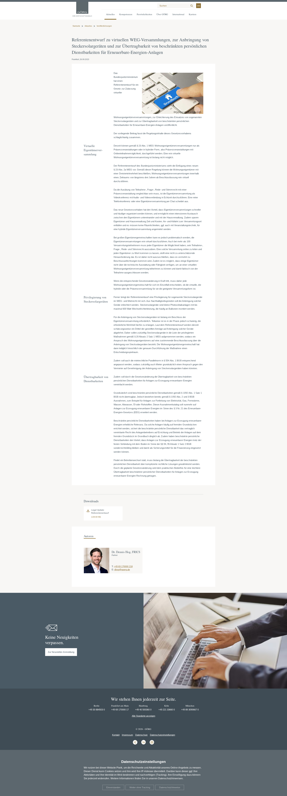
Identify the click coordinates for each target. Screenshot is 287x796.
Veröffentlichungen (104, 26)
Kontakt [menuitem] (116, 735)
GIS (198, 6)
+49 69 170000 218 (123, 566)
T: (112, 566)
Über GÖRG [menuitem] (162, 14)
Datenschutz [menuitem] (141, 735)
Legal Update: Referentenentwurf (100, 511)
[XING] (135, 744)
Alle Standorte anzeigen (143, 716)
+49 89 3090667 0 (190, 709)
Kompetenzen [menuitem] (125, 14)
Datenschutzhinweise (169, 787)
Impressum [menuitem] (127, 735)
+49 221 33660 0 (166, 709)
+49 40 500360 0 (143, 709)
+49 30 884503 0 (96, 709)
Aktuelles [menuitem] (110, 14)
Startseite (76, 26)
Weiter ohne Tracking (139, 787)
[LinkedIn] (143, 744)
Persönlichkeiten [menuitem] (144, 14)
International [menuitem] (178, 14)
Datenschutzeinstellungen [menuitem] (162, 735)
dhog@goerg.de (122, 569)
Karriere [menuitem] (192, 14)
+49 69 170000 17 (120, 709)
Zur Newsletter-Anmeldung (61, 652)
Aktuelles (88, 26)
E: (113, 569)
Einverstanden (113, 787)
